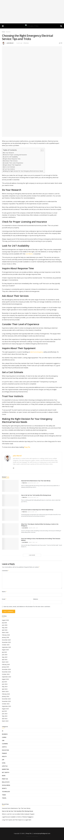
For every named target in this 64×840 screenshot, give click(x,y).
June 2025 (4, 654)
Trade (4, 795)
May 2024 (4, 686)
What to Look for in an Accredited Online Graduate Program (18, 814)
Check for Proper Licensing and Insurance (15, 155)
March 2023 (5, 721)
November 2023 (6, 701)
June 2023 (4, 713)
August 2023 (5, 708)
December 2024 (6, 669)
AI (2, 731)
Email (4, 599)
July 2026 (4, 622)
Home (3, 32)
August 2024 (5, 679)
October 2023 (5, 704)
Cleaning (5, 743)
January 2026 (5, 637)
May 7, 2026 (32, 542)
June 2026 (4, 625)
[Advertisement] (32, 11)
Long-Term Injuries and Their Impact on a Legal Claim (16, 820)
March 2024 (5, 691)
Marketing (5, 769)
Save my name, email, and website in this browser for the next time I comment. (27, 606)
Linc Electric (29, 254)
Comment (5, 570)
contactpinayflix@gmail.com (41, 833)
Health (4, 756)
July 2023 (4, 711)
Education (5, 750)
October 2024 (5, 674)
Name (4, 591)
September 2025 (6, 647)
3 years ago (19, 43)
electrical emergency (36, 352)
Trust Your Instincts (9, 169)
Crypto (4, 747)
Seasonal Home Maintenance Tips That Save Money (35, 480)
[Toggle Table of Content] (41, 150)
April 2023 (4, 718)
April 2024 (4, 689)
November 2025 (6, 642)
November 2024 (6, 672)
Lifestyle (5, 766)
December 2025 (6, 640)
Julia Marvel (10, 43)
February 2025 (6, 664)
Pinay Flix (27, 447)
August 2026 (5, 620)
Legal (3, 763)
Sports (4, 788)
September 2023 (6, 706)
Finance (4, 753)
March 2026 (5, 632)
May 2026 (4, 627)
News (3, 775)
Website (35, 599)
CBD (3, 740)
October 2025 (5, 645)
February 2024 (6, 694)
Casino (4, 737)
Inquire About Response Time (12, 159)
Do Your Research (9, 153)
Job (3, 759)
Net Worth (5, 772)
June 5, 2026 (32, 527)
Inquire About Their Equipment (12, 165)
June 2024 (4, 684)
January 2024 (5, 696)
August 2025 (5, 649)
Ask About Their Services (11, 161)
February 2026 (6, 635)
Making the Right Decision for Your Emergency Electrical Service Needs (23, 171)
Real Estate (6, 782)
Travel (4, 798)
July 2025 (4, 652)
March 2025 (5, 662)
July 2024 (4, 681)
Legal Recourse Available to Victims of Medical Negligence (17, 817)
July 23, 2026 (31, 511)
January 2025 (5, 667)
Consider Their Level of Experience (13, 163)
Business (8, 32)
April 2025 (4, 659)
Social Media (6, 785)
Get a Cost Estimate (9, 167)
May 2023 (4, 716)
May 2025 (4, 657)
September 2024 (6, 677)
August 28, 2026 (32, 482)
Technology (6, 791)
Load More (32, 555)
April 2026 (4, 630)
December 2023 (6, 699)
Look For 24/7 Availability (11, 157)
